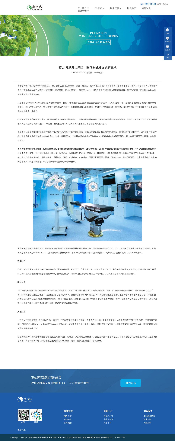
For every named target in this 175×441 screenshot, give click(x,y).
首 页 (159, 4)
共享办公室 (108, 416)
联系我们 (68, 423)
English (165, 4)
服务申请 (68, 416)
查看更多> (22, 430)
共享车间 (107, 423)
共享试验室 (108, 419)
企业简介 (68, 419)
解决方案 (147, 419)
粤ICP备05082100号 (57, 437)
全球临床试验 (149, 416)
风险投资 (147, 423)
